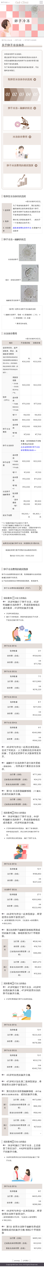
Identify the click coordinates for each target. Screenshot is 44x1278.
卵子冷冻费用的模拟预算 (20, 165)
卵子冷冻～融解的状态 (20, 108)
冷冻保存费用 (20, 136)
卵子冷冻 (4, 2)
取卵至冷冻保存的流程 (20, 79)
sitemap (17, 1260)
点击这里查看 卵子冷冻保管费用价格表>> (30, 448)
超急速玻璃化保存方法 (22, 228)
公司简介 (26, 1260)
